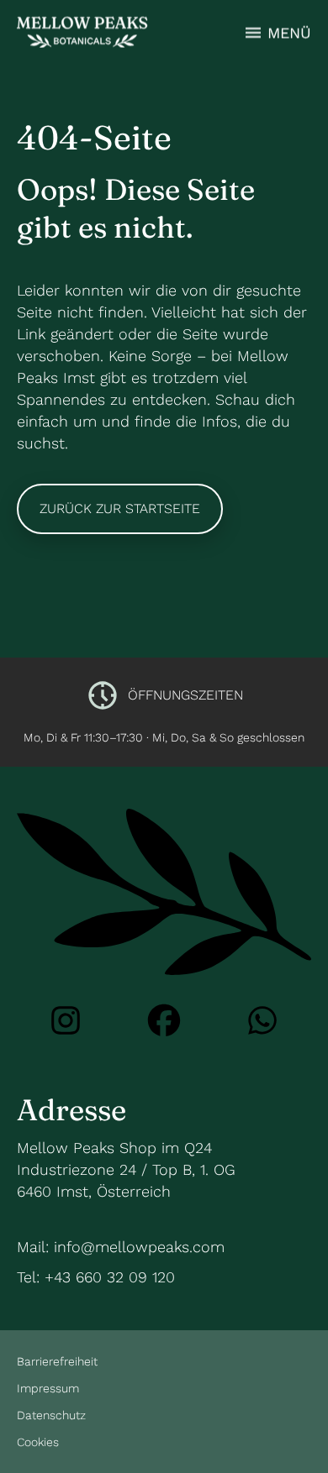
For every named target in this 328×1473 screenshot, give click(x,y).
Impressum (48, 1388)
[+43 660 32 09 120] (262, 1020)
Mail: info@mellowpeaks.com (121, 1246)
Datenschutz (51, 1415)
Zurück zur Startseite (120, 508)
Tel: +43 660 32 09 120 (96, 1277)
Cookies (38, 1442)
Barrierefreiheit (57, 1361)
